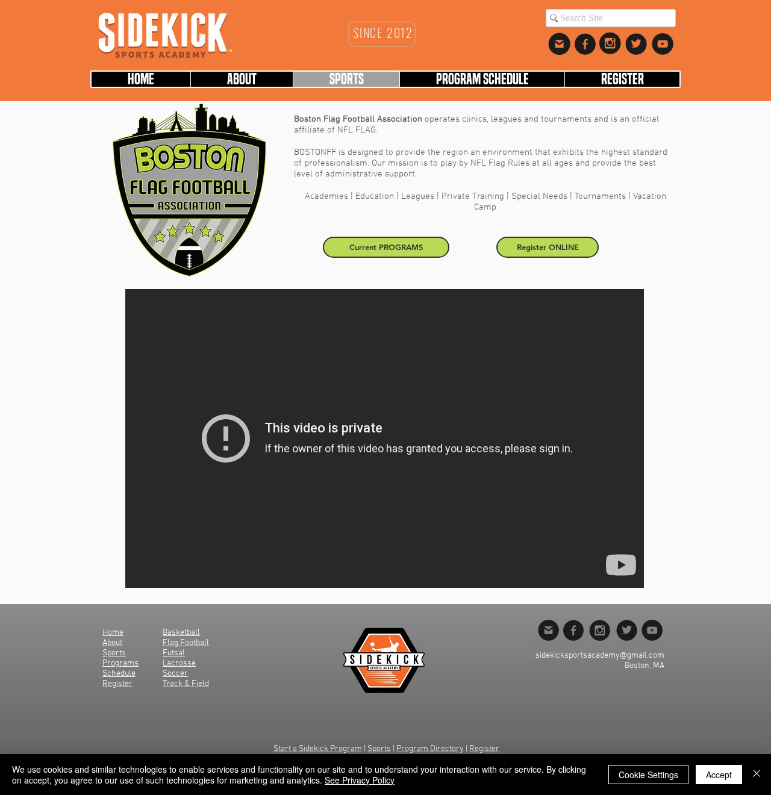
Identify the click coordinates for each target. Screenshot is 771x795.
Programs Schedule (120, 668)
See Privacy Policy (360, 780)
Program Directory (430, 749)
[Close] (756, 774)
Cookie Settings (648, 774)
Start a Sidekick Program (317, 749)
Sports (379, 749)
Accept (719, 774)
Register (484, 749)
